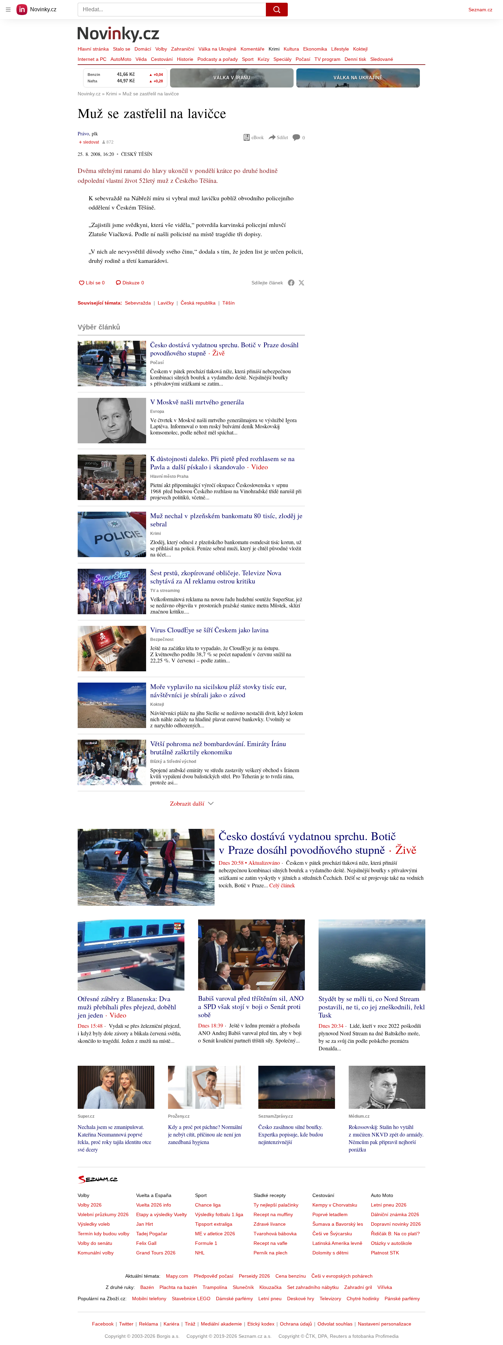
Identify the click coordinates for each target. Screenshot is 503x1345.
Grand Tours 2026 (156, 1252)
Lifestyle (340, 49)
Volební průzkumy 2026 (103, 1214)
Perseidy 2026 (254, 1276)
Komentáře (253, 49)
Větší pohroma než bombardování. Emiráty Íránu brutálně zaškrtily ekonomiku (218, 747)
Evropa (157, 411)
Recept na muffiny (273, 1214)
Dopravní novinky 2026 (396, 1224)
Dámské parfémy (234, 1298)
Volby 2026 (90, 1205)
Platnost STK (385, 1252)
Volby (161, 49)
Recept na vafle (270, 1243)
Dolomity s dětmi (330, 1252)
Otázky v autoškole (391, 1243)
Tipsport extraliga (213, 1224)
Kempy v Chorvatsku (334, 1205)
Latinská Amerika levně (337, 1243)
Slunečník (243, 1287)
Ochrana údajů (296, 1324)
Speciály (282, 59)
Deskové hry (300, 1298)
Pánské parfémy (402, 1298)
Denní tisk (355, 59)
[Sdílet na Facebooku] (291, 282)
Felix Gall (146, 1243)
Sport (248, 59)
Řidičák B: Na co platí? (395, 1233)
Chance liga (208, 1205)
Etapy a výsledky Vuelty (161, 1214)
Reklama (148, 1324)
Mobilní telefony (149, 1298)
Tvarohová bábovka (275, 1233)
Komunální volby (96, 1252)
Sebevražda (138, 303)
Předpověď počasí (213, 1276)
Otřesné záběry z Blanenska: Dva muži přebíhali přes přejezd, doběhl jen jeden (127, 1007)
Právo (83, 133)
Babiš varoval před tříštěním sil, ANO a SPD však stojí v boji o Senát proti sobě (251, 1006)
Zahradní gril (358, 1287)
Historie (185, 59)
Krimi (274, 49)
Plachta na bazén (178, 1287)
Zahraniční (182, 49)
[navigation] (8, 9)
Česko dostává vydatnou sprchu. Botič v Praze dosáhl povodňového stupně (224, 349)
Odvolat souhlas (335, 1324)
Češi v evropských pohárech (342, 1276)
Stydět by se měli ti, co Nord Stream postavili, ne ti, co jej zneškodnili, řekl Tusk (372, 1007)
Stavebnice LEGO (191, 1298)
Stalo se (121, 49)
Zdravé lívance (270, 1224)
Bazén (147, 1287)
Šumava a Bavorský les (337, 1224)
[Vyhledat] (277, 9)
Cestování (162, 59)
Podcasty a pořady (217, 59)
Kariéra (171, 1324)
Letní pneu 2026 (389, 1205)
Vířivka (384, 1287)
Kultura (291, 49)
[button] (112, 363)
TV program (327, 59)
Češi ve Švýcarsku (332, 1233)
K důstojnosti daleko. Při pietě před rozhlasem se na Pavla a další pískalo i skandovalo (222, 462)
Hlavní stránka (93, 49)
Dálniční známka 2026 (395, 1214)
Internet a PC (92, 59)
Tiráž (190, 1324)
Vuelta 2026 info (153, 1205)
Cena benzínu (290, 1276)
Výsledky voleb (94, 1224)
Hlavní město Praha (169, 476)
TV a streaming (165, 590)
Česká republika (198, 303)
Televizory (330, 1298)
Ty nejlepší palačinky (276, 1205)
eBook (258, 137)
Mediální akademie (221, 1324)
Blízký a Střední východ (173, 761)
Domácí (142, 49)
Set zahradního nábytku (313, 1287)
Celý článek (282, 885)
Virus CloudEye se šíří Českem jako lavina (209, 629)
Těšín (228, 303)
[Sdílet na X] (301, 282)
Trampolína (215, 1287)
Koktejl (360, 49)
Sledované (381, 59)
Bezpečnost (161, 639)
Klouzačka (270, 1287)
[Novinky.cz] (119, 35)
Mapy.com (177, 1276)
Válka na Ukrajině (217, 49)
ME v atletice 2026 (215, 1233)
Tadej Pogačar (151, 1233)
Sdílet (282, 137)
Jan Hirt (144, 1224)
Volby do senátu (95, 1243)
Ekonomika (315, 49)
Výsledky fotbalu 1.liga (219, 1214)
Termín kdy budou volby (103, 1233)
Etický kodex (260, 1324)
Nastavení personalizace (384, 1324)
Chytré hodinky (363, 1298)
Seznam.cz (480, 9)
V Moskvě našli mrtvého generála (197, 401)
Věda (141, 59)
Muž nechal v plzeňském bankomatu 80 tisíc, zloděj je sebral (226, 519)
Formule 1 (206, 1243)
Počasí (303, 59)
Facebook (103, 1324)
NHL (200, 1252)
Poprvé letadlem (330, 1214)
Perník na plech (270, 1252)
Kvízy (263, 59)
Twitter (126, 1324)
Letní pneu (270, 1298)
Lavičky (166, 303)
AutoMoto (121, 59)
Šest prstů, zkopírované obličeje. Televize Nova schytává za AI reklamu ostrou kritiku (215, 577)
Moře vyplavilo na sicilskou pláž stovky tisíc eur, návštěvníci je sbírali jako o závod (218, 690)
